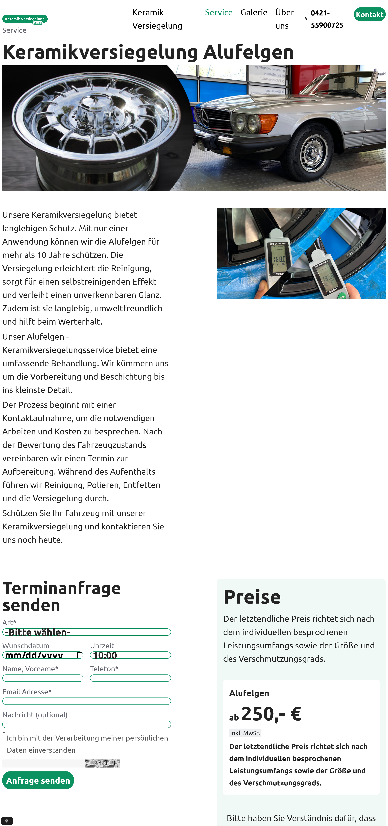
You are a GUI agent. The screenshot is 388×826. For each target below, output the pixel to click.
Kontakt (370, 14)
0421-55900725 (327, 18)
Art (9, 622)
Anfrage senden (38, 780)
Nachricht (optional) (35, 714)
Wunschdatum (25, 645)
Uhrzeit (102, 645)
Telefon (104, 668)
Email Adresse (27, 691)
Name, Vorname (30, 668)
